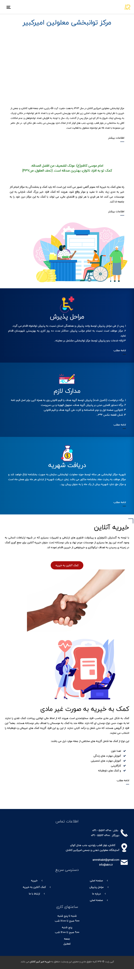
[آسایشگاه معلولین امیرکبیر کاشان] (127, 7)
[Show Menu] (10, 7)
